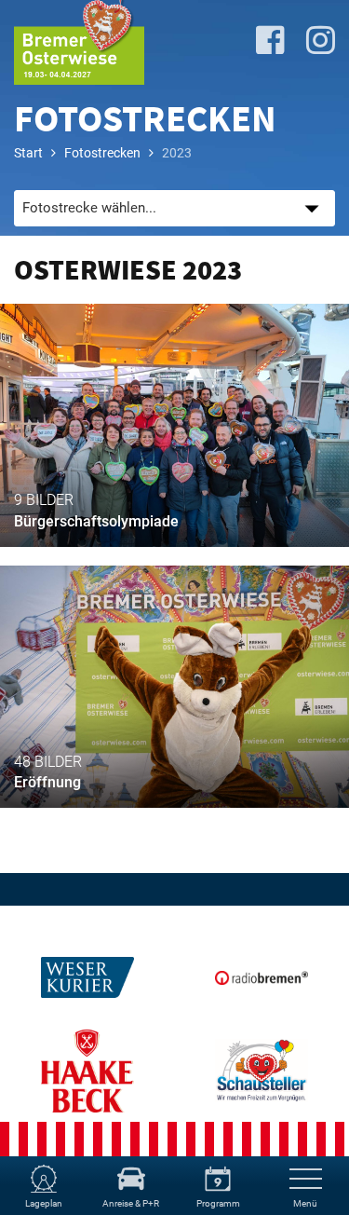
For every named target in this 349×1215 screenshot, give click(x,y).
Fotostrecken (102, 152)
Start (28, 152)
